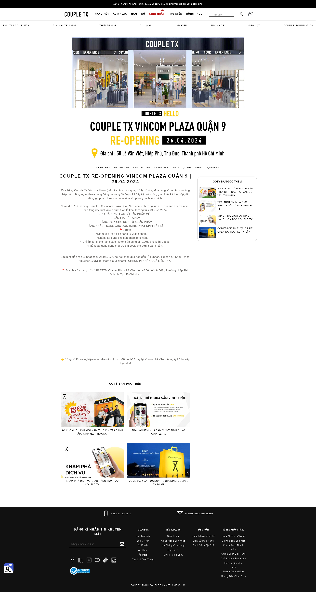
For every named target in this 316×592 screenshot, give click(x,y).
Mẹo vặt (254, 25)
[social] (72, 559)
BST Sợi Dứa (143, 535)
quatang (213, 167)
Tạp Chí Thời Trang (143, 559)
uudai (199, 167)
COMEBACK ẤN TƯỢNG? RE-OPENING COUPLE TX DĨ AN (158, 483)
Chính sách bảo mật (233, 540)
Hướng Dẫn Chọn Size (233, 576)
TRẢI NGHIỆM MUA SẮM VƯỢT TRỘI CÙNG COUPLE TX (158, 432)
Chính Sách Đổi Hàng (233, 553)
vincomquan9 (181, 167)
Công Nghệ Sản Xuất (173, 540)
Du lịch (145, 25)
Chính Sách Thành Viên (233, 547)
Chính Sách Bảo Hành (233, 558)
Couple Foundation (299, 25)
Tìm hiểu (198, 4)
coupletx (103, 167)
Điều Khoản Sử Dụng (233, 535)
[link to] (80, 571)
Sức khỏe (217, 25)
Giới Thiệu (173, 535)
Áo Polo (143, 554)
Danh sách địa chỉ (203, 545)
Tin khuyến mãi (64, 25)
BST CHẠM (143, 540)
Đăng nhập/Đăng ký (203, 535)
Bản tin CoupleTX (15, 25)
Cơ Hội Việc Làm (173, 554)
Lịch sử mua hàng (203, 540)
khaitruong (141, 167)
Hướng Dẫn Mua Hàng (233, 564)
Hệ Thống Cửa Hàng (173, 545)
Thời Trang (107, 25)
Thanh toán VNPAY (233, 571)
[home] (76, 13)
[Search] (2, 2)
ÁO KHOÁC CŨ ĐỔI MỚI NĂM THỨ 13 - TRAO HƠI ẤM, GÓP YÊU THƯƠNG (92, 432)
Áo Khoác (143, 545)
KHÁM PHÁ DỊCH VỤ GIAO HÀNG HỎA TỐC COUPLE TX (92, 483)
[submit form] (122, 544)
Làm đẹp (180, 25)
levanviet (161, 167)
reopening (121, 167)
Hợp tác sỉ (173, 550)
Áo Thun (142, 550)
